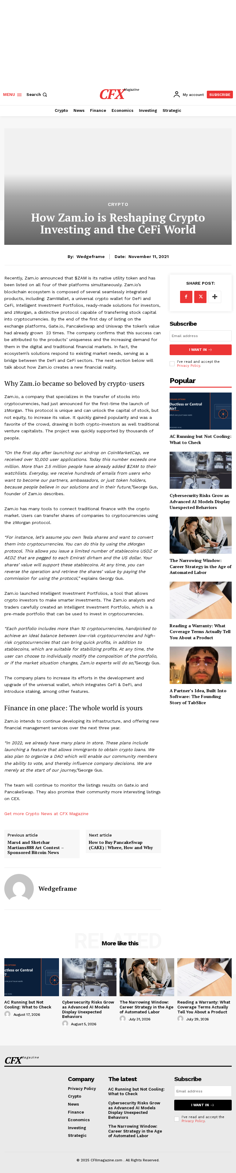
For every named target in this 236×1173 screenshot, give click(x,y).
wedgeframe (91, 256)
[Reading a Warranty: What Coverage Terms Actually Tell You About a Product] (201, 600)
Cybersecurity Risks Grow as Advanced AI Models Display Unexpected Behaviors (88, 1009)
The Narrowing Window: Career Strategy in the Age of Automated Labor (200, 566)
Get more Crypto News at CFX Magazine (46, 813)
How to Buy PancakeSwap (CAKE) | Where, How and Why (121, 845)
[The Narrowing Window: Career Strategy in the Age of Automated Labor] (147, 977)
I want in (198, 350)
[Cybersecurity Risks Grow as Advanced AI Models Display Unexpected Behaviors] (89, 977)
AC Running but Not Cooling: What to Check (27, 1004)
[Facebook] (186, 297)
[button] (37, 95)
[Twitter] (200, 297)
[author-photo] (8, 1014)
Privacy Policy (193, 1121)
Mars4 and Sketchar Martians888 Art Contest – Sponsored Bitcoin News (35, 847)
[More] (214, 297)
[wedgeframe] (19, 888)
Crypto (118, 204)
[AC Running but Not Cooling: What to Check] (31, 977)
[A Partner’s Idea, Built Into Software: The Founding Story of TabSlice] (201, 665)
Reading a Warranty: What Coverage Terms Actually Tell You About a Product (200, 631)
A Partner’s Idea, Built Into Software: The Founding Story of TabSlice (198, 696)
